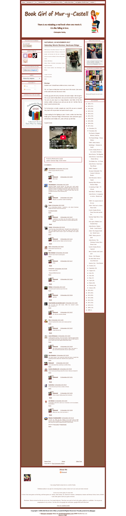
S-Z (48, 2)
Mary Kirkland (52, 252)
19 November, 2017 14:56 (57, 320)
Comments (28, 89)
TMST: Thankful (93, 168)
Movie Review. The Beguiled (96, 154)
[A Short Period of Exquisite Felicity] (88, 79)
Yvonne (50, 227)
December (91, 128)
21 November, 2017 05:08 (66, 369)
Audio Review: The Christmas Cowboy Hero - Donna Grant (96, 242)
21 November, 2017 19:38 (66, 410)
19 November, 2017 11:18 (66, 279)
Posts (26, 86)
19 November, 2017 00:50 (57, 246)
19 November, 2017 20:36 (66, 295)
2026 (89, 103)
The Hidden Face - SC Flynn (96, 161)
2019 (89, 121)
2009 (89, 307)
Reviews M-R (42, 2)
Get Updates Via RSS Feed (81, 2)
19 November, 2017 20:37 (66, 312)
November (92, 131)
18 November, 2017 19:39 (58, 205)
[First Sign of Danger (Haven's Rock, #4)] (98, 74)
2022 (89, 113)
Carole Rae (51, 384)
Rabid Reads (63, 424)
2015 (89, 293)
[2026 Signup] (36, 125)
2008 (89, 310)
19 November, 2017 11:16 (66, 239)
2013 (89, 297)
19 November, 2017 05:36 (61, 268)
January (91, 288)
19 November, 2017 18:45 (64, 336)
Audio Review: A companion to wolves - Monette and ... (96, 196)
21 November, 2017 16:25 (61, 400)
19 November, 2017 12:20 (59, 287)
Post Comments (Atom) (58, 463)
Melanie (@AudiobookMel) (55, 418)
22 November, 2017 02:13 (68, 418)
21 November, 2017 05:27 (61, 384)
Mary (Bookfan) (52, 355)
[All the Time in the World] (95, 84)
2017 (89, 126)
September (92, 268)
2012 (89, 300)
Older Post (79, 461)
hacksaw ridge (54, 160)
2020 (89, 118)
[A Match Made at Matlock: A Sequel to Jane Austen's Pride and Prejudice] (98, 79)
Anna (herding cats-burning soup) (57, 303)
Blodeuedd (55, 177)
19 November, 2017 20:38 (66, 346)
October (91, 265)
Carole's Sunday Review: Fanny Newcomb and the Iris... (95, 212)
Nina (50, 320)
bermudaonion (52, 168)
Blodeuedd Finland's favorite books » (94, 95)
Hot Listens (56, 424)
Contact (92, 2)
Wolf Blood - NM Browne (95, 191)
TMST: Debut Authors (94, 142)
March (91, 283)
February (91, 285)
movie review (62, 160)
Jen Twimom (52, 400)
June (90, 275)
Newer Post (47, 461)
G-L (36, 2)
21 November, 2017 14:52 (66, 393)
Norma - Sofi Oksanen (94, 256)
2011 (89, 302)
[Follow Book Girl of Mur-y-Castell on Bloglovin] (30, 71)
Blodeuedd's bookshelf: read (94, 68)
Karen (50, 205)
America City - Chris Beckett (96, 263)
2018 (89, 123)
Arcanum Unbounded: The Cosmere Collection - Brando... (95, 173)
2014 (89, 295)
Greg (50, 246)
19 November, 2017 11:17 (66, 261)
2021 (89, 116)
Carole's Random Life (54, 369)
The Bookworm (52, 184)
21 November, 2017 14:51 (66, 377)
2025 (89, 106)
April (90, 280)
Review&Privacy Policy (57, 2)
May (90, 278)
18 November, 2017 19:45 (66, 177)
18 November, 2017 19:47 (66, 217)
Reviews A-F (30, 2)
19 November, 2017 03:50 (62, 252)
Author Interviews (69, 2)
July (90, 273)
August (91, 270)
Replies (52, 175)
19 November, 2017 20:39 (62, 363)
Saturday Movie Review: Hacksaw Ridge (61, 45)
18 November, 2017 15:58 (62, 184)
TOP (65, 515)
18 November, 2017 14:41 (62, 168)
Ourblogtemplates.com (66, 513)
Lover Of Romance (53, 336)
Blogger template (46, 513)
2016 (89, 290)
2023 (89, 111)
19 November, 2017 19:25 (63, 355)
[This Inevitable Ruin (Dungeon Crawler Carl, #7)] (88, 84)
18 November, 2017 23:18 (59, 227)
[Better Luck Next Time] (95, 74)
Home (23, 2)
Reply (50, 172)
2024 (89, 108)
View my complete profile (63, 505)
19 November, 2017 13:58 (71, 303)
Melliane (51, 287)
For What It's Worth (53, 210)
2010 (89, 305)
